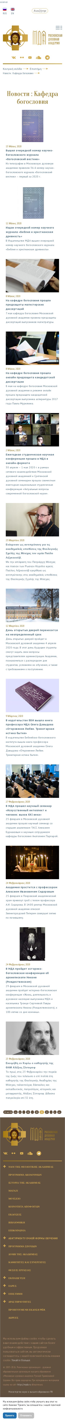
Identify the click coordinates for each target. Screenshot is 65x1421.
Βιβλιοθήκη (16, 1222)
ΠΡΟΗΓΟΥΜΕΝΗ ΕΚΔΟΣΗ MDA (26, 1309)
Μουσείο (14, 1198)
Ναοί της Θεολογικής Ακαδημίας (31, 1166)
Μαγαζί (13, 1190)
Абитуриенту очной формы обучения (33, 1238)
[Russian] (4, 9)
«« (16, 1112)
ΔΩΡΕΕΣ (13, 1317)
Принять (9, 1415)
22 (47, 1112)
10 (28, 1112)
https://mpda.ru (24, 1384)
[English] (12, 9)
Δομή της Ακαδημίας (23, 1254)
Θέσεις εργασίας (19, 1270)
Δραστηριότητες (19, 1301)
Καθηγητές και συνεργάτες (27, 1262)
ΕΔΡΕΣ (12, 1285)
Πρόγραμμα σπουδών (22, 1246)
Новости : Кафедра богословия (18, 73)
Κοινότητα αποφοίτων (24, 1206)
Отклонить (26, 1415)
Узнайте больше (21, 1360)
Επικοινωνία (16, 1230)
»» (59, 1112)
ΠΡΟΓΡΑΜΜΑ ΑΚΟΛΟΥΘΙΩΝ (25, 1174)
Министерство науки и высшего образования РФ (30, 1391)
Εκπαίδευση (16, 1278)
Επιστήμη (36, 68)
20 (37, 1112)
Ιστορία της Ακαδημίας (24, 1182)
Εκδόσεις (14, 1214)
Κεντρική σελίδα (12, 68)
